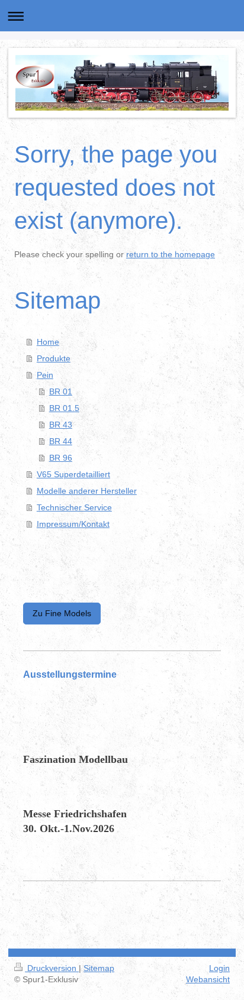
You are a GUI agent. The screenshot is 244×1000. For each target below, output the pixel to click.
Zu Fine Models (62, 613)
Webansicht (208, 979)
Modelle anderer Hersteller (87, 491)
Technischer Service (74, 507)
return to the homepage (170, 254)
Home (48, 342)
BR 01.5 (64, 408)
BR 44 (60, 441)
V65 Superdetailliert (73, 474)
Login (219, 968)
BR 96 (60, 457)
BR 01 (60, 391)
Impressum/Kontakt (73, 524)
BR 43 (60, 424)
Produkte (53, 358)
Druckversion (52, 968)
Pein (45, 375)
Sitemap (99, 968)
